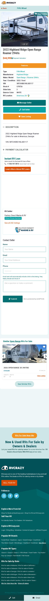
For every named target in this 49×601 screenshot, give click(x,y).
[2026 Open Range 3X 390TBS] (24, 353)
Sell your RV (9, 483)
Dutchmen (34, 543)
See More (42, 543)
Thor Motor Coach (7, 543)
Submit (14, 299)
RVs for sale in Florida (26, 568)
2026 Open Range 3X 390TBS (16, 368)
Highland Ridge (22, 74)
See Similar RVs (24, 384)
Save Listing (42, 14)
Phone (5, 266)
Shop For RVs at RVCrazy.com (34, 513)
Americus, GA (22, 96)
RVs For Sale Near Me (24, 435)
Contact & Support (28, 530)
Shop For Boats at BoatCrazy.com (12, 513)
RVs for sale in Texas (28, 580)
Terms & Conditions (36, 593)
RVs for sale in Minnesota (26, 574)
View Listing (41, 376)
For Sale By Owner (7, 520)
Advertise (18, 530)
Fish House (25, 555)
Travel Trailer (33, 552)
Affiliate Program (41, 530)
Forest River (5, 540)
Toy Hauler (41, 552)
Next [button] (45, 29)
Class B (10, 552)
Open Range (21, 77)
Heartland (26, 543)
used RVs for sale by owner (18, 449)
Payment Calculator (19, 58)
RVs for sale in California (26, 565)
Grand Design (27, 540)
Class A (3, 552)
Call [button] (13, 598)
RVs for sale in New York (26, 577)
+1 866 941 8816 (13, 164)
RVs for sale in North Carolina (11, 580)
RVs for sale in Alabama (9, 565)
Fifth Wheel (22, 8)
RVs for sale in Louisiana (26, 571)
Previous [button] (4, 29)
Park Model (17, 555)
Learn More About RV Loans (18, 169)
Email (5, 255)
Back (4, 8)
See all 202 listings (12, 223)
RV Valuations (27, 520)
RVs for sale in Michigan (9, 574)
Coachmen (36, 540)
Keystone (13, 540)
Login (3, 530)
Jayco (20, 540)
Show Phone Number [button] (13, 218)
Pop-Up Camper (6, 555)
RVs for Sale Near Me (9, 583)
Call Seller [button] (25, 110)
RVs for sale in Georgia (8, 571)
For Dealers (18, 520)
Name (5, 244)
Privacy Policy (10, 593)
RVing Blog (10, 530)
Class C (16, 552)
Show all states (23, 583)
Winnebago (18, 543)
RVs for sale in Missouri (9, 577)
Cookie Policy (22, 593)
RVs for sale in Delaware (9, 568)
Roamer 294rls (33, 77)
